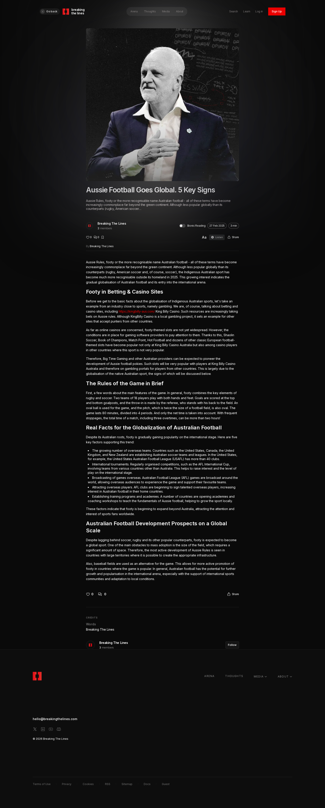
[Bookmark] (102, 237)
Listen (219, 237)
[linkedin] (43, 729)
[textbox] (162, 421)
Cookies (88, 784)
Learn (246, 11)
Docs (147, 784)
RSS (107, 784)
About (179, 11)
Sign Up (277, 11)
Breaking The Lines (112, 223)
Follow (232, 645)
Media (166, 11)
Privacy (66, 784)
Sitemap (127, 784)
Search (233, 11)
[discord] (59, 729)
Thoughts (150, 11)
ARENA (209, 676)
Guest (166, 784)
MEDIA (259, 676)
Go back (51, 11)
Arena (134, 11)
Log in (259, 11)
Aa (204, 237)
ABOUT (283, 676)
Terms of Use (42, 784)
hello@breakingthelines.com (55, 719)
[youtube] (51, 729)
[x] (35, 729)
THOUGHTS (234, 676)
